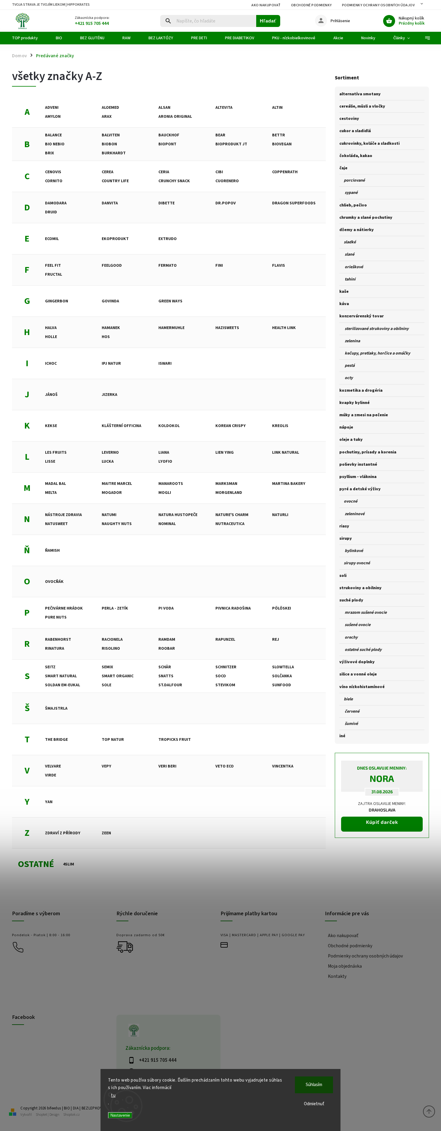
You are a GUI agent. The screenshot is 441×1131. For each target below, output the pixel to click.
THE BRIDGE (56, 740)
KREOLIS (280, 426)
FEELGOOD (112, 266)
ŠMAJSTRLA (56, 708)
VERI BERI (167, 766)
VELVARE (53, 766)
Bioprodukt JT (231, 144)
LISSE (50, 462)
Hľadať (268, 20)
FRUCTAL (53, 275)
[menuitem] (29, 38)
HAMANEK (111, 328)
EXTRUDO (167, 239)
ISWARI (165, 364)
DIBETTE (166, 203)
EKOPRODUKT (115, 239)
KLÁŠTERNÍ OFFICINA (121, 426)
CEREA (107, 172)
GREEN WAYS (170, 301)
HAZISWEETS (227, 328)
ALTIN (277, 108)
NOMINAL (167, 524)
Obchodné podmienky (311, 5)
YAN (48, 802)
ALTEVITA (223, 108)
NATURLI (280, 515)
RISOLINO (111, 649)
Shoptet (41, 1114)
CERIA (163, 172)
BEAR (220, 135)
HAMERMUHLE (171, 328)
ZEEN (106, 833)
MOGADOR (112, 493)
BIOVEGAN (282, 144)
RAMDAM (166, 640)
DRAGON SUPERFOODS (294, 203)
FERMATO (167, 266)
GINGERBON (56, 301)
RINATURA (54, 649)
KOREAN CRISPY (230, 426)
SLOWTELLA (283, 667)
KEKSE (51, 426)
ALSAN (164, 108)
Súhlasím (314, 1085)
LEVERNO (110, 453)
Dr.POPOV (225, 203)
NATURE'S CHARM (231, 515)
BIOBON (109, 144)
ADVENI (51, 108)
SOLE (106, 685)
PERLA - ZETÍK (115, 608)
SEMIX (107, 667)
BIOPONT (167, 144)
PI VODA (166, 608)
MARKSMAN (226, 484)
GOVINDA (110, 301)
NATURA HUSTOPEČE (177, 515)
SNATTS (165, 676)
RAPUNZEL (225, 640)
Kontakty (337, 976)
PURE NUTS (56, 617)
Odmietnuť (314, 1104)
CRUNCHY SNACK (174, 181)
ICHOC (51, 364)
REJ (275, 640)
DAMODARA (56, 203)
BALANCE (53, 135)
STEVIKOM (225, 685)
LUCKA (108, 462)
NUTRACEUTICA (229, 524)
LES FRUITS (56, 453)
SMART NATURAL (61, 676)
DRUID (51, 212)
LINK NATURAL (285, 453)
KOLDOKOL (169, 426)
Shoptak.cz (71, 1114)
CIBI (219, 172)
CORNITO (53, 181)
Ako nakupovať (266, 5)
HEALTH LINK (284, 328)
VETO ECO (224, 766)
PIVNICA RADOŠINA (233, 608)
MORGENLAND (228, 493)
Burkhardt (114, 153)
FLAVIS (278, 266)
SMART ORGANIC (118, 676)
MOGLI (164, 493)
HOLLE (51, 337)
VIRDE (50, 775)
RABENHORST (58, 640)
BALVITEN (111, 135)
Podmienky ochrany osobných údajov (378, 5)
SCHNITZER (225, 667)
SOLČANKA (282, 676)
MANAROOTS (170, 484)
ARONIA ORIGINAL (175, 117)
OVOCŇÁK (54, 582)
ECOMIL (52, 239)
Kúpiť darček (382, 822)
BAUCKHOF (168, 135)
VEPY (106, 766)
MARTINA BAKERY (288, 484)
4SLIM (68, 864)
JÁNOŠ (51, 395)
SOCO (220, 676)
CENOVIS (53, 172)
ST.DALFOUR (170, 685)
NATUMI (109, 515)
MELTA (51, 493)
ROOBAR (166, 649)
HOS (106, 337)
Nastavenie (120, 1115)
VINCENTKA (282, 766)
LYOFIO (165, 462)
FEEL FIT (53, 266)
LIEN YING (224, 453)
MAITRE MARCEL (117, 484)
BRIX (49, 153)
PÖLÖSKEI (281, 608)
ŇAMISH (52, 551)
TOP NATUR (113, 740)
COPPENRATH (285, 172)
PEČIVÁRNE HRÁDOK (64, 608)
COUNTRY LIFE (115, 181)
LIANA (163, 453)
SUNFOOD (281, 685)
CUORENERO (227, 181)
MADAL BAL (55, 484)
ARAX (107, 117)
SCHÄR (164, 667)
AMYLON (53, 117)
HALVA (51, 328)
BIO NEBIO (54, 144)
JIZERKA (109, 395)
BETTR (278, 135)
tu (113, 1095)
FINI (219, 266)
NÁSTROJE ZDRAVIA (63, 515)
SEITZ (50, 667)
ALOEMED (110, 108)
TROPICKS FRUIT (174, 740)
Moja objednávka (345, 966)
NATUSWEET (56, 524)
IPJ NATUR (111, 364)
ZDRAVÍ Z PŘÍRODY (62, 833)
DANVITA (110, 203)
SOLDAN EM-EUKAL (62, 685)
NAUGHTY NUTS (117, 524)
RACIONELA (112, 640)
